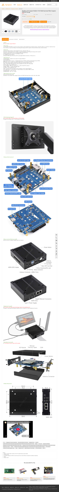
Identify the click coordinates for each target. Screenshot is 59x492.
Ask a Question (43, 21)
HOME (3, 8)
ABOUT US (31, 4)
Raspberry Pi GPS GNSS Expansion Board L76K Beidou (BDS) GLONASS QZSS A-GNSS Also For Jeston (39, 445)
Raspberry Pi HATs (14, 8)
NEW (15, 4)
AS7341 (12, 446)
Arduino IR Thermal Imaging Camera (8, 448)
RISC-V (44, 448)
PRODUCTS (19, 4)
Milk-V (36, 443)
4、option (4, 456)
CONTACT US (38, 4)
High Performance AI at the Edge (29, 448)
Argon (16, 448)
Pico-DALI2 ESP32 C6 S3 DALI (23, 442)
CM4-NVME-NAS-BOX (30, 16)
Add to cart (35, 21)
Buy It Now (25, 21)
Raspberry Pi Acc (31, 442)
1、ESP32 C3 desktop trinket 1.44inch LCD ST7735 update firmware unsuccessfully (15, 453)
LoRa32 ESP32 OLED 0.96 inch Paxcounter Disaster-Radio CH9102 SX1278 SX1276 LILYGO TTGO (18, 443)
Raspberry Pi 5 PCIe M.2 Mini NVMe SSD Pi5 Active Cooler (12, 445)
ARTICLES (26, 4)
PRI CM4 (20, 8)
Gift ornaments (48, 446)
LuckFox (36, 442)
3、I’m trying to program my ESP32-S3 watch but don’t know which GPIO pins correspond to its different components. (20, 455)
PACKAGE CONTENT (13, 39)
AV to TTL (40, 443)
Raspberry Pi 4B (21, 448)
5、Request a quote (6, 457)
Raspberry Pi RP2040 (46, 443)
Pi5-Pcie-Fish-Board (38, 448)
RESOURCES (21, 39)
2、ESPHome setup (6, 454)
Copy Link (49, 21)
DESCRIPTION (5, 39)
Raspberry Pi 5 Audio (6, 446)
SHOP (44, 4)
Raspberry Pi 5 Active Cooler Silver (11, 442)
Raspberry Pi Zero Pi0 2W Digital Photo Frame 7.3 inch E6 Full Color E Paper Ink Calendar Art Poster (29, 446)
